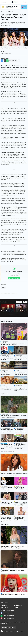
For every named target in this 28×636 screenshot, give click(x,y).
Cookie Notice (4, 623)
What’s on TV (4, 607)
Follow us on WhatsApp (8, 615)
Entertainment (9, 11)
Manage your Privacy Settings (8, 627)
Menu (4, 2)
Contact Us (23, 621)
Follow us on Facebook (8, 613)
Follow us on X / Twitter (8, 610)
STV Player (4, 605)
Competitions (18, 605)
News (2, 11)
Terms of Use (10, 621)
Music (3, 287)
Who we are (3, 621)
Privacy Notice (17, 621)
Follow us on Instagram (8, 618)
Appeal (16, 607)
